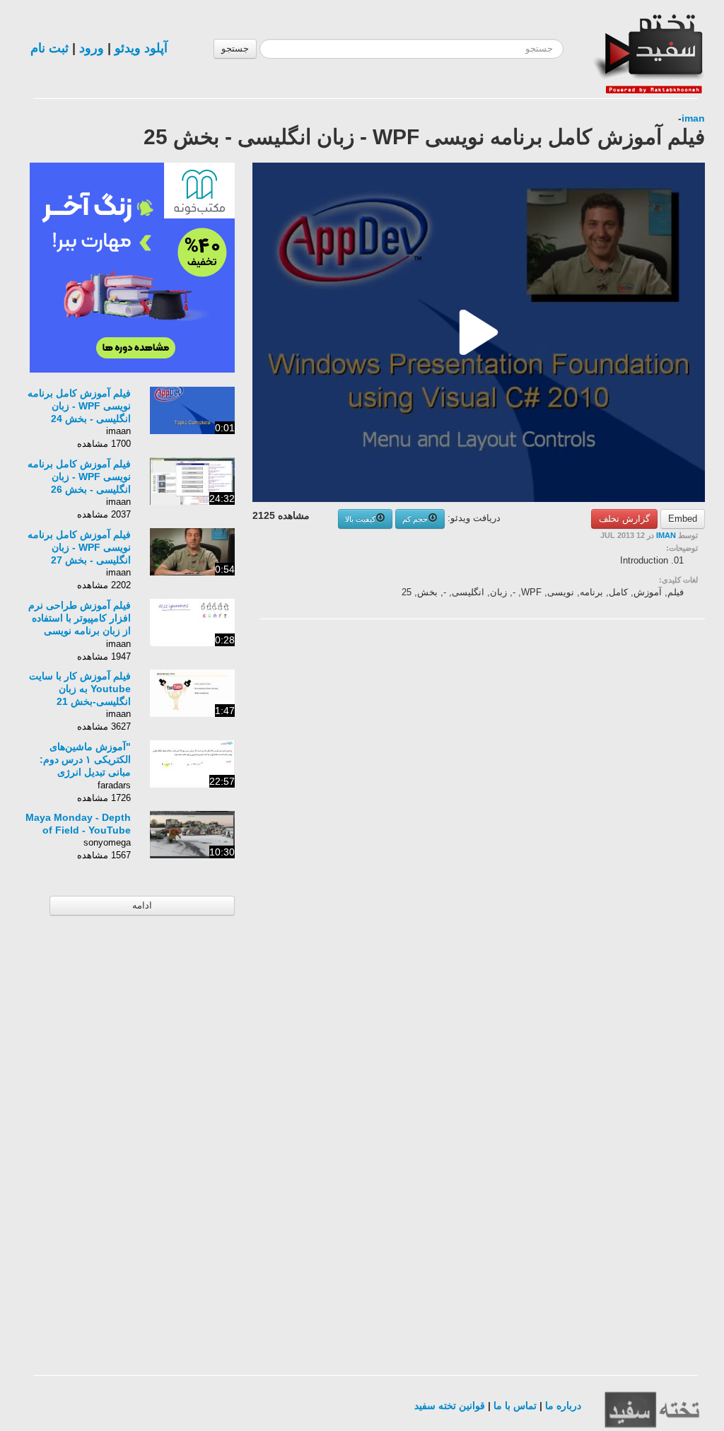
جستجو (235, 48)
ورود (91, 48)
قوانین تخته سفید (449, 1405)
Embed (682, 518)
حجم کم (415, 519)
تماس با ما (515, 1405)
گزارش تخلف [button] (624, 518)
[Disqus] (599, 809)
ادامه (142, 905)
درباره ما (563, 1405)
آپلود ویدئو (141, 48)
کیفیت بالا (360, 519)
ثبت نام (49, 48)
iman (693, 118)
